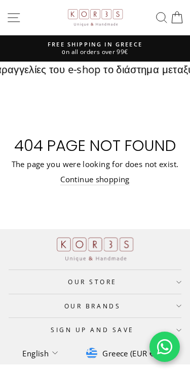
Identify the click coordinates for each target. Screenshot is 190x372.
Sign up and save (92, 330)
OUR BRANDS (92, 306)
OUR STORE (92, 282)
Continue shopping (94, 179)
